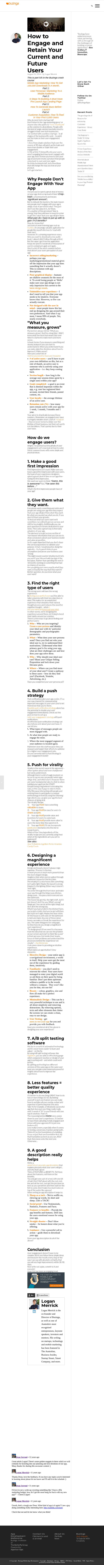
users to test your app (39, 1021)
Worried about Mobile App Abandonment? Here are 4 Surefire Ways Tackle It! (85, 165)
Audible (30, 228)
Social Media (77, 1561)
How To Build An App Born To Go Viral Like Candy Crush (44, 845)
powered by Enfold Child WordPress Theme (52, 1562)
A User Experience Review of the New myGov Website (84, 152)
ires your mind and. (43, 609)
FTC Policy (69, 1561)
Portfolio (58, 1536)
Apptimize (31, 1055)
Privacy (57, 1561)
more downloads (57, 124)
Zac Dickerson (42, 943)
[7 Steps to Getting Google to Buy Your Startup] (102, 782)
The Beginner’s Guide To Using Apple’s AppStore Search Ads (83, 139)
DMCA (62, 1561)
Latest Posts (43, 1295)
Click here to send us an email (40, 1537)
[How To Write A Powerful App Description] (2, 782)
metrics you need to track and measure (43, 356)
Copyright (43, 1561)
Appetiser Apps (17, 1549)
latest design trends (38, 288)
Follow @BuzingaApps (83, 101)
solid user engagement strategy (40, 717)
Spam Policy (90, 1561)
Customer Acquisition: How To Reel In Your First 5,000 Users (46, 116)
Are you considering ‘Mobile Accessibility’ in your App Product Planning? (85, 180)
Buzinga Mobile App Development (28, 1561)
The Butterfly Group (19, 1545)
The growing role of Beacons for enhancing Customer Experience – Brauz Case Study (84, 122)
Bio (32, 1295)
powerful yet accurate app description (43, 1165)
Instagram (59, 419)
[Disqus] (41, 1416)
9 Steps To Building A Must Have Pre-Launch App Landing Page (46, 100)
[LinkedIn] (34, 1311)
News (57, 1538)
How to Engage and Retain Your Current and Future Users (45, 53)
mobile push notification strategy (42, 708)
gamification (32, 828)
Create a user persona (39, 626)
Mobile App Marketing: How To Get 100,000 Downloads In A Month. (45, 84)
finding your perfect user (40, 596)
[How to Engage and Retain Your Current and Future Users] (46, 25)
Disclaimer (50, 1561)
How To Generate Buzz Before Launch (46, 108)
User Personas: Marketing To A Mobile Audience (46, 92)
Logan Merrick (51, 74)
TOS (83, 1561)
